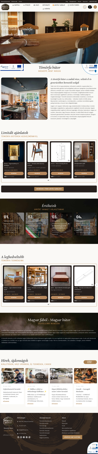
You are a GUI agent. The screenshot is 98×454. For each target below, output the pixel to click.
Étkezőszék (31, 292)
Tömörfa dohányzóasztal (46, 428)
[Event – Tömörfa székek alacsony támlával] (37, 152)
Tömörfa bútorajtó (45, 433)
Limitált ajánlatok (9, 167)
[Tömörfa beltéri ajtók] (84, 152)
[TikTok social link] (29, 437)
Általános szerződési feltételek (70, 433)
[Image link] (12, 67)
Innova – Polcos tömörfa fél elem (59, 163)
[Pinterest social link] (26, 437)
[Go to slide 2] (49, 180)
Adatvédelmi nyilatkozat (69, 430)
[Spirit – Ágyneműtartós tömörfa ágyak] (61, 276)
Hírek (63, 426)
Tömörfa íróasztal (44, 430)
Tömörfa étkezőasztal (46, 421)
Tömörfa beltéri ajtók (79, 163)
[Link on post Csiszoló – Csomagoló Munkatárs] (85, 375)
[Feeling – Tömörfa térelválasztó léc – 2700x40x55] (84, 276)
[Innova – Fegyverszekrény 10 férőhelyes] (14, 152)
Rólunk (64, 421)
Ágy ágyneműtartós (9, 292)
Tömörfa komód (44, 423)
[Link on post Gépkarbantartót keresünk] (12, 375)
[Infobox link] (93, 1)
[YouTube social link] (24, 437)
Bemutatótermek (67, 428)
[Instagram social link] (21, 437)
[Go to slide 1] (48, 180)
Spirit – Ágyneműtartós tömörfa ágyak (60, 287)
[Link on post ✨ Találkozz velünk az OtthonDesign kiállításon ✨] (36, 375)
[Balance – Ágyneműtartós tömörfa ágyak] (14, 276)
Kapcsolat (64, 423)
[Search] (84, 7)
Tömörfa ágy (43, 426)
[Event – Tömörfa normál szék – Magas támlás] (37, 276)
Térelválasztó (78, 292)
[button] (14, 173)
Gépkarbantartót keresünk (11, 389)
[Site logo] (5, 7)
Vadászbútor (43, 435)
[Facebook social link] (18, 437)
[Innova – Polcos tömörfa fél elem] (61, 152)
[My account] (95, 7)
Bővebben (6, 401)
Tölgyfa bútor (31, 167)
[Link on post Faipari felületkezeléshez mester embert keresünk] (61, 375)
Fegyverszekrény (44, 438)
